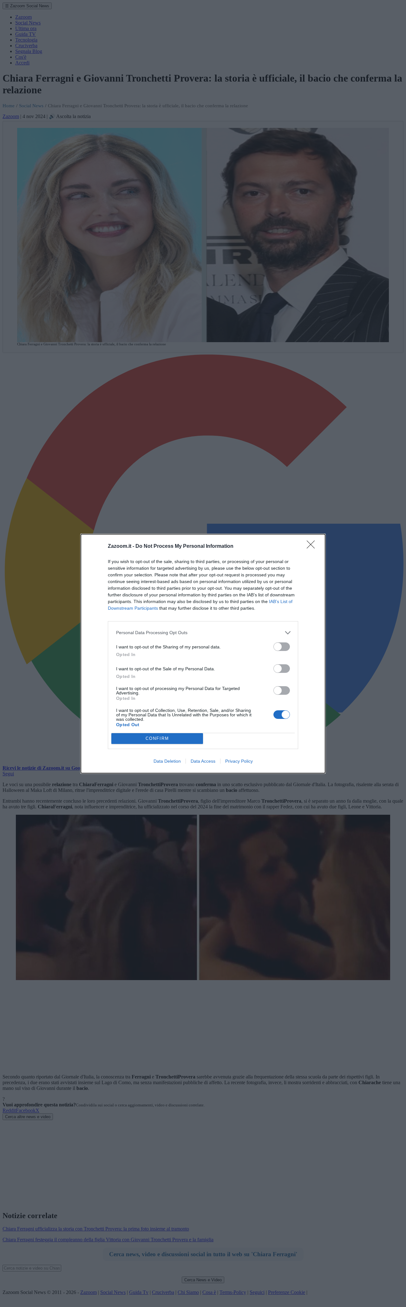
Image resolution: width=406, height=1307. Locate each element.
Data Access (203, 761)
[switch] (281, 646)
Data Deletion (167, 761)
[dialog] (203, 653)
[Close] (313, 547)
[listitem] (203, 632)
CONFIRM (157, 738)
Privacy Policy (239, 761)
